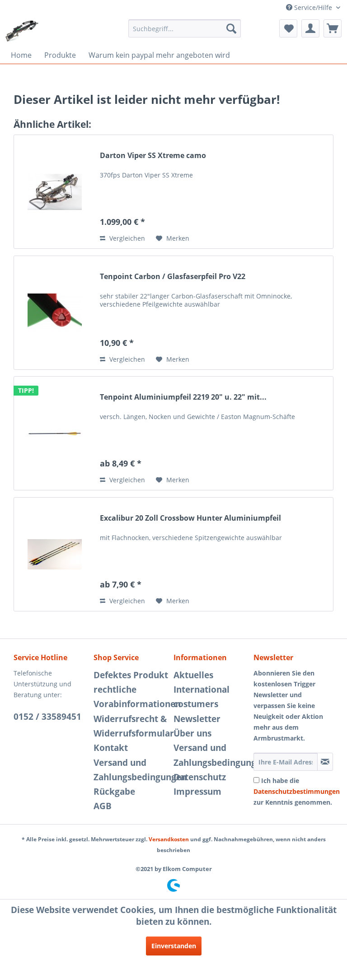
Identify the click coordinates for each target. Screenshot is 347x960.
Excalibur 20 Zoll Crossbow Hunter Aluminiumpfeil (190, 518)
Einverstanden (173, 945)
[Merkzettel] (288, 28)
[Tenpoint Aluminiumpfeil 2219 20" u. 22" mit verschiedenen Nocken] (55, 433)
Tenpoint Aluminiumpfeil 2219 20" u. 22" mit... (183, 397)
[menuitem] (184, 28)
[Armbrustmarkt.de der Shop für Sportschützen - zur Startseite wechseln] (22, 30)
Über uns (192, 733)
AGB (103, 806)
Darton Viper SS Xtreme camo (153, 155)
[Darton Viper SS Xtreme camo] (55, 192)
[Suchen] (231, 28)
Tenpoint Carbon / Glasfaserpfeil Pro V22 (172, 276)
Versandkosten (169, 839)
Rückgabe (114, 791)
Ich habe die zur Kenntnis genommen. (296, 791)
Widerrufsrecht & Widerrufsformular (131, 726)
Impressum (197, 791)
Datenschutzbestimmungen (296, 791)
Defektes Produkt (131, 675)
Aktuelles (193, 675)
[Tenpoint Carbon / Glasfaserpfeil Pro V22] (55, 313)
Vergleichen (126, 238)
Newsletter (197, 719)
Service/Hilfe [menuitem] (313, 7)
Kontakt (111, 748)
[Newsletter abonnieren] (325, 762)
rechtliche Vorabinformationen (131, 697)
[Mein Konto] (310, 28)
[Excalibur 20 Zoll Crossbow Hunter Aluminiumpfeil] (55, 554)
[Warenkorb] (333, 28)
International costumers (202, 697)
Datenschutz (200, 777)
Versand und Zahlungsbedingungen (131, 770)
